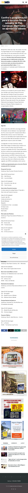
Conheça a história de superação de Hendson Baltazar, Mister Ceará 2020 (17, 448)
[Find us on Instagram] (13, 489)
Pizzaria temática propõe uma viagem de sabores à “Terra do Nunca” (16, 454)
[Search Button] (23, 2)
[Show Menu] (26, 2)
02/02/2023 (18, 32)
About (3, 476)
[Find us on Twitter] (15, 489)
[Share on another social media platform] (24, 330)
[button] (26, 234)
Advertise (8, 476)
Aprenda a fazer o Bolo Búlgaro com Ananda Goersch (16, 465)
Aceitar (14, 249)
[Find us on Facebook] (11, 489)
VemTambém (10, 32)
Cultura (6, 45)
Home (2, 45)
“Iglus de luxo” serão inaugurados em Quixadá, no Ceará (17, 460)
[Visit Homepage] (5, 2)
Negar (14, 253)
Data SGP (23, 476)
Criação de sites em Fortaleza (15, 486)
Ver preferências (14, 257)
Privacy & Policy (16, 476)
